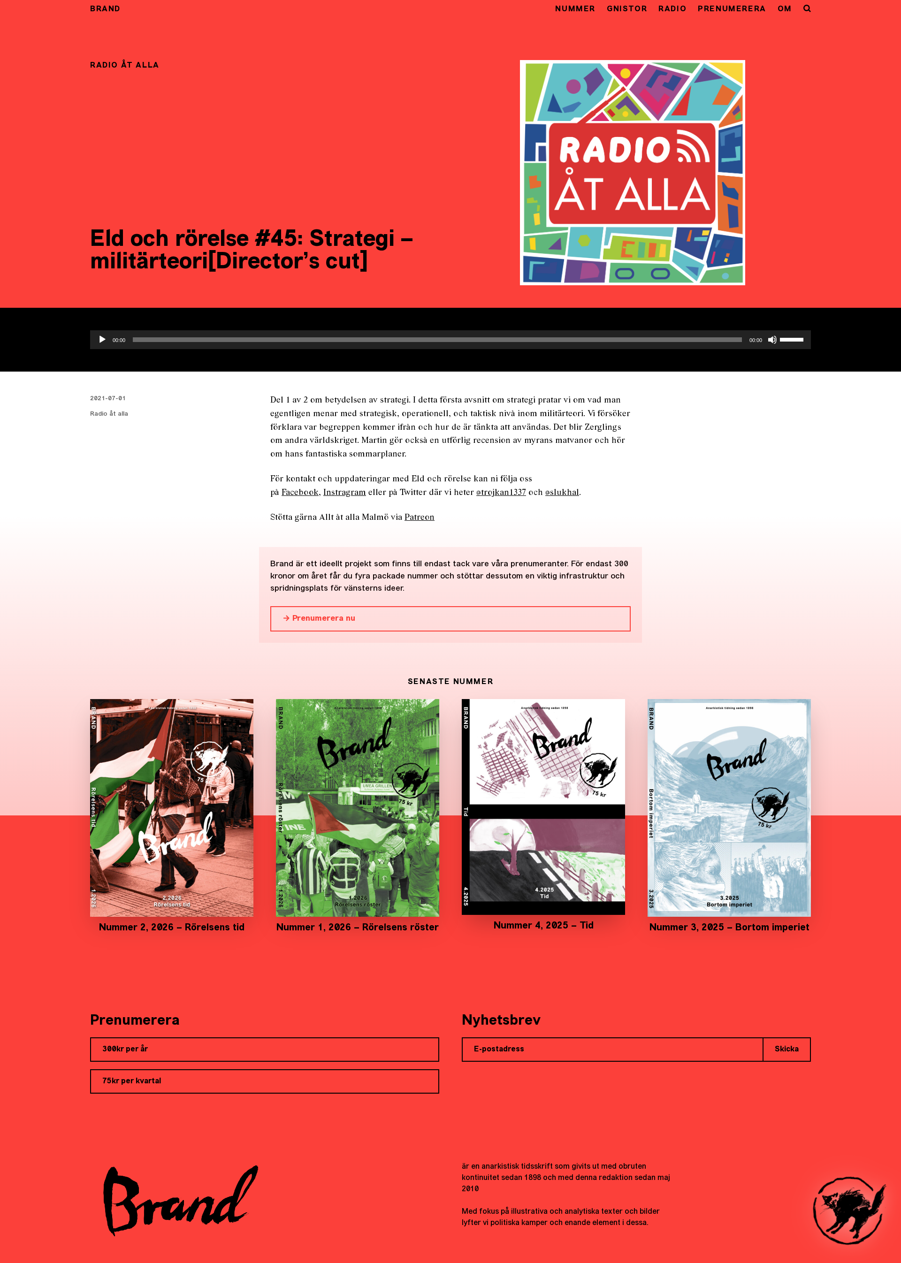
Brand (105, 9)
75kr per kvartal (131, 1081)
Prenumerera (732, 9)
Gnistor (627, 9)
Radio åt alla (109, 414)
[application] (450, 339)
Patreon (420, 517)
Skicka (787, 1049)
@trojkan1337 (501, 492)
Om (785, 9)
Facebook (300, 492)
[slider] (793, 338)
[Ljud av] (772, 339)
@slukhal (562, 492)
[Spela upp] (102, 339)
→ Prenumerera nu (319, 619)
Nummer (575, 9)
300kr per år (125, 1049)
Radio (672, 9)
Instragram (344, 492)
